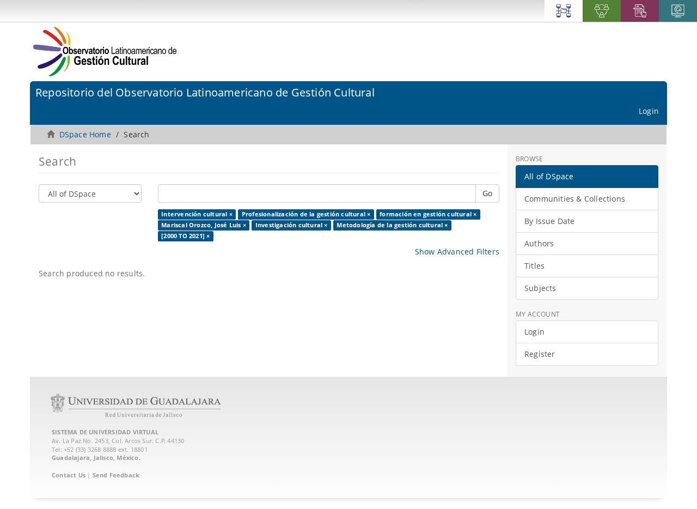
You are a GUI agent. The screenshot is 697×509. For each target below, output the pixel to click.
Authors (539, 243)
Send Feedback (116, 475)
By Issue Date (549, 221)
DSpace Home (85, 134)
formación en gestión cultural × (428, 214)
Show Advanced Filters (457, 251)
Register (539, 354)
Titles (534, 265)
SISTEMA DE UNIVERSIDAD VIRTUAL (105, 432)
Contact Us (68, 475)
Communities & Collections (574, 198)
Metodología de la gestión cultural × (392, 225)
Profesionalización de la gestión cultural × (306, 214)
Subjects (540, 288)
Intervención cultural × (197, 214)
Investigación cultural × (291, 225)
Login (534, 331)
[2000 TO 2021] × (185, 236)
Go (487, 193)
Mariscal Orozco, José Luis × (203, 225)
